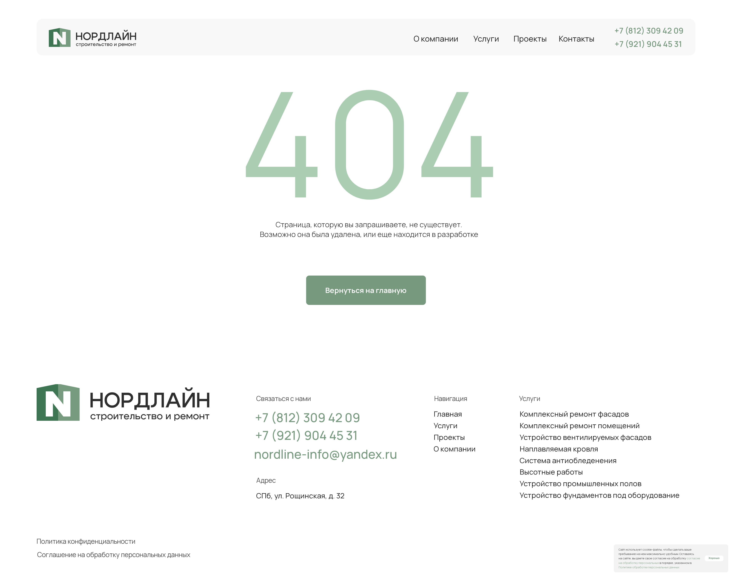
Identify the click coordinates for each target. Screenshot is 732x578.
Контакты (576, 38)
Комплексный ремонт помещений (580, 425)
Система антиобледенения (568, 460)
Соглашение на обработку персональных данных (113, 554)
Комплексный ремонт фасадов (574, 414)
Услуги (486, 38)
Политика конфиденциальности (86, 541)
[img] (92, 37)
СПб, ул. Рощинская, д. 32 (300, 496)
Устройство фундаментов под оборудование (600, 495)
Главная (448, 414)
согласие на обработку (670, 558)
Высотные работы (551, 472)
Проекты (530, 38)
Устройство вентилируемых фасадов (585, 437)
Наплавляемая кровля (559, 449)
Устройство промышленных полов (580, 483)
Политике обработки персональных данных (649, 567)
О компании (436, 38)
